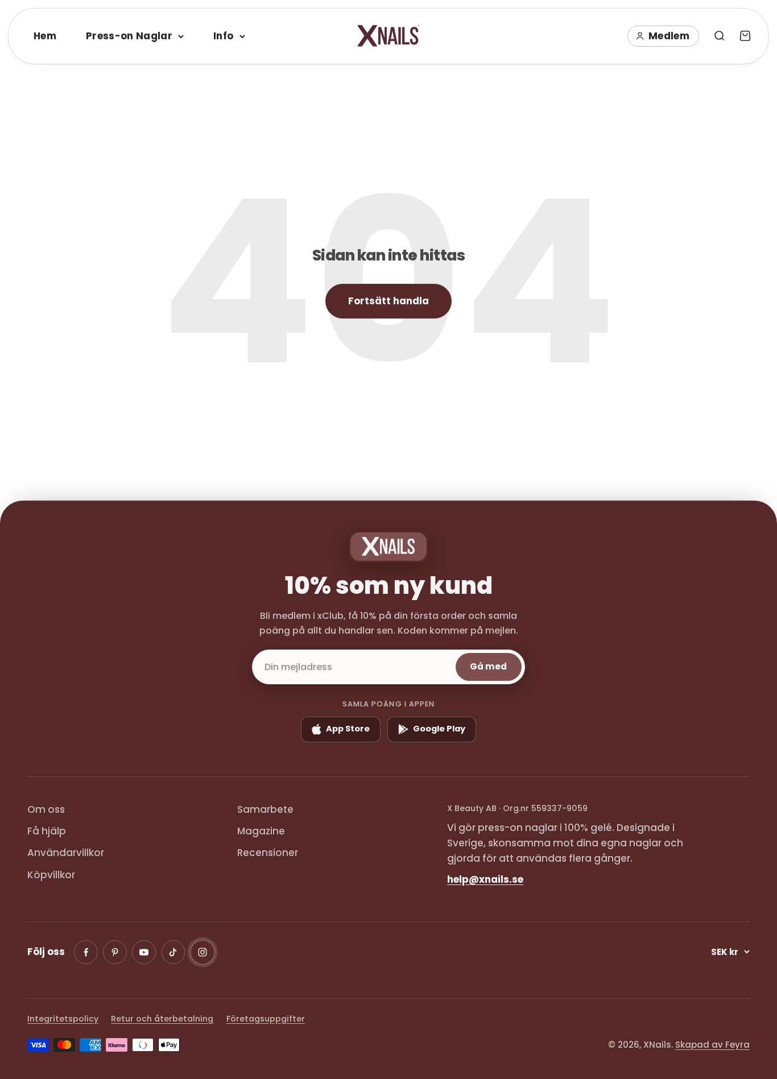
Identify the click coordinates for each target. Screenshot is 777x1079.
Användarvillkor (65, 852)
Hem (45, 36)
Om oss (46, 809)
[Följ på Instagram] (202, 952)
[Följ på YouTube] (144, 952)
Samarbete (265, 809)
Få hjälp (46, 831)
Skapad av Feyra (712, 1045)
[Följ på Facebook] (86, 952)
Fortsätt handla (388, 301)
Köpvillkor (51, 875)
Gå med (488, 666)
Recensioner (267, 852)
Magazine (261, 831)
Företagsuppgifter (265, 1018)
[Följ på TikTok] (173, 952)
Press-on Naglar (129, 36)
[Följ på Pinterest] (115, 952)
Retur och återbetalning (162, 1018)
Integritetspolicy (62, 1018)
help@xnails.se (485, 879)
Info (223, 36)
